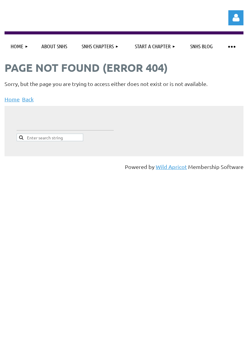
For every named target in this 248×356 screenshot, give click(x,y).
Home (12, 99)
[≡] (231, 46)
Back (28, 99)
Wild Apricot (171, 167)
